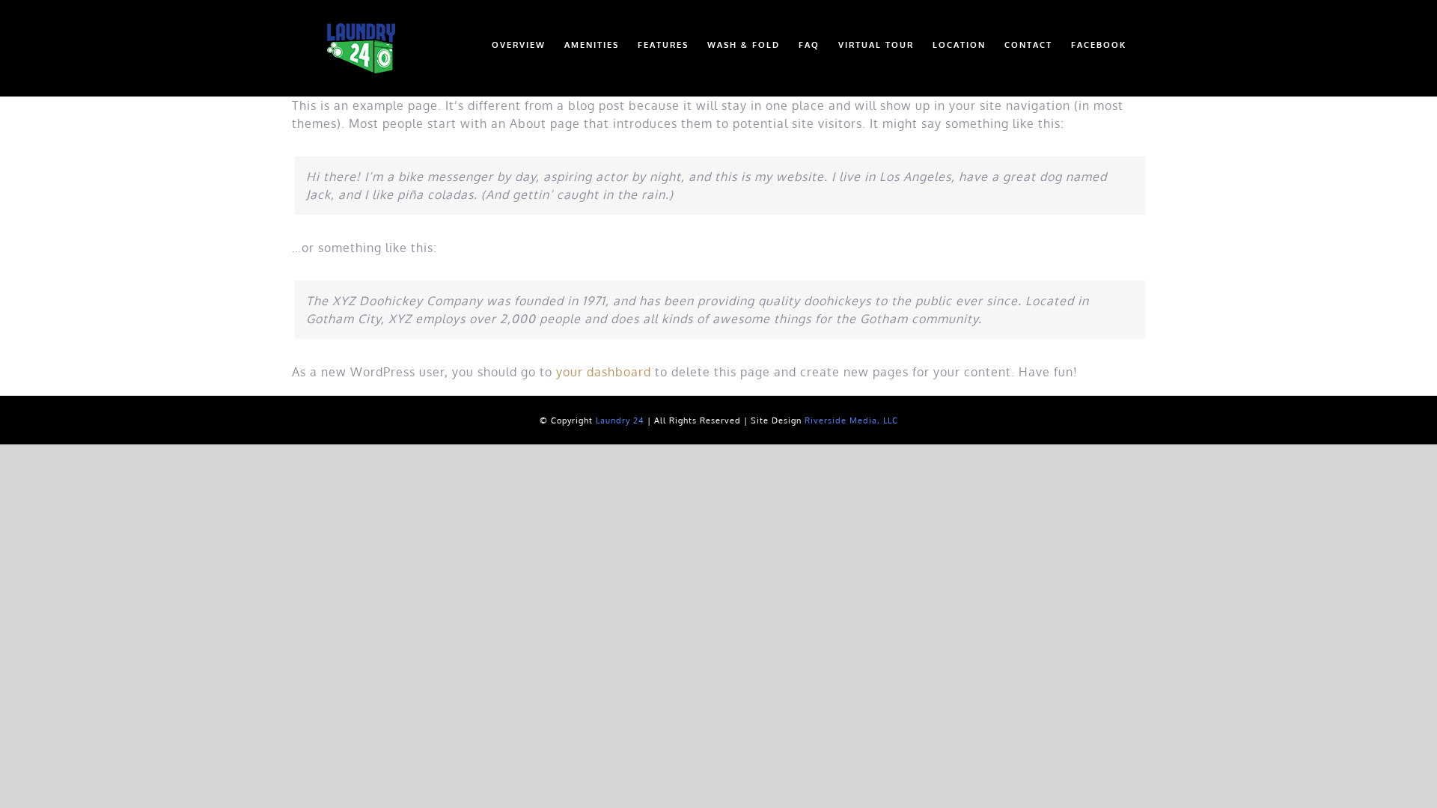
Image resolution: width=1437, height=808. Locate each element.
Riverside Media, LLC (851, 420)
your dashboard (603, 371)
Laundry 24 (620, 420)
